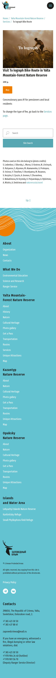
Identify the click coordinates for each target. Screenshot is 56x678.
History (6, 311)
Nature (6, 317)
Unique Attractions (12, 355)
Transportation (10, 339)
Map (5, 361)
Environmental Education (15, 275)
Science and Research (13, 281)
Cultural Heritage (11, 322)
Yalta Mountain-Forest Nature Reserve (27, 18)
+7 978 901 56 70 (10, 659)
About (6, 306)
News (5, 255)
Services (6, 21)
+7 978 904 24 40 (11, 655)
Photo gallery (9, 328)
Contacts (7, 260)
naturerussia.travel (34, 182)
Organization (9, 249)
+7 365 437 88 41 (10, 624)
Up (27, 200)
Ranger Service (10, 286)
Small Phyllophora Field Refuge (18, 520)
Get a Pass (8, 333)
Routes (6, 344)
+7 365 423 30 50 (10, 621)
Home (5, 18)
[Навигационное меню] (50, 6)
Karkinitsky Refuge (12, 514)
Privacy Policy (9, 582)
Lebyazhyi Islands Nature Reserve (19, 509)
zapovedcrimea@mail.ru (15, 631)
